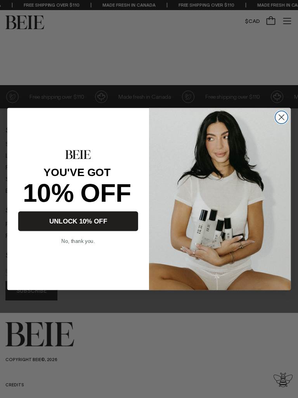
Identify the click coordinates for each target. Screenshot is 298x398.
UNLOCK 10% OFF (78, 221)
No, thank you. (78, 241)
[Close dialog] (281, 117)
